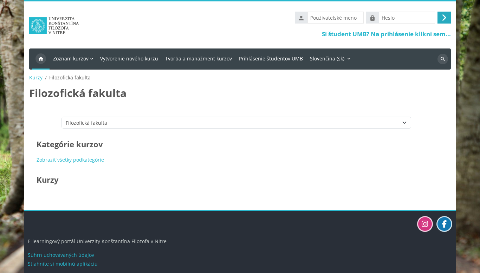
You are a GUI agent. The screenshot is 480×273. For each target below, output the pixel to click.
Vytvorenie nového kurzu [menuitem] (129, 58)
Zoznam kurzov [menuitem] (71, 58)
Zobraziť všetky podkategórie (70, 159)
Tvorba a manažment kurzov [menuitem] (198, 58)
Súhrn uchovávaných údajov (61, 255)
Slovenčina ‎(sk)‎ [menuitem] (327, 58)
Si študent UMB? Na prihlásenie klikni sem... (386, 34)
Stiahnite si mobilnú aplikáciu (63, 263)
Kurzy (36, 77)
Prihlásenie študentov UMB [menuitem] (271, 58)
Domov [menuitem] (41, 59)
